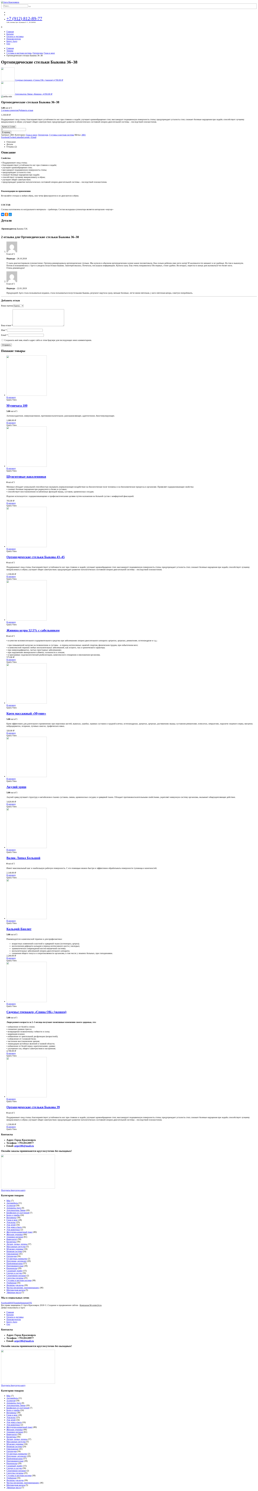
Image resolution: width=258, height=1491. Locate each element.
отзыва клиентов (9, 110)
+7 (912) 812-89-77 (24, 18)
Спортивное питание (16, 1275)
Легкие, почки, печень (16, 1244)
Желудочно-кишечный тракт (19, 1232)
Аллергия (10, 1205)
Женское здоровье (14, 1234)
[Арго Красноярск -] (10, 2)
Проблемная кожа (14, 1263)
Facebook (5, 137)
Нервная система (14, 1251)
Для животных (13, 1229)
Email (33, 137)
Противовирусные (15, 1266)
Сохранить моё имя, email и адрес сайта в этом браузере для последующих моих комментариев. (48, 340)
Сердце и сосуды (14, 1273)
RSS (11, 1303)
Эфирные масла (13, 1292)
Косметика (11, 1242)
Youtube (16, 1303)
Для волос (11, 1222)
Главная (10, 31)
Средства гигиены (14, 1278)
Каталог (10, 34)
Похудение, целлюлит (16, 1261)
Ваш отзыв (7, 325)
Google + (27, 137)
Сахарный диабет (14, 1271)
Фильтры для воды (15, 1285)
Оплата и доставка (15, 36)
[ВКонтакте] (2, 214)
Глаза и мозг (31, 135)
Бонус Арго (11, 41)
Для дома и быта (14, 1227)
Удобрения (11, 1283)
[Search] (30, 6)
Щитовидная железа (15, 1290)
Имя (4, 330)
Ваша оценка (7, 306)
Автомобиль (12, 1203)
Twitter (12, 137)
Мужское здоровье (14, 1249)
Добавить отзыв (26, 110)
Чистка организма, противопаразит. (22, 1287)
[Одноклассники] (6, 214)
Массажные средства (16, 1246)
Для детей (11, 1225)
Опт (8, 44)
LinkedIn (19, 137)
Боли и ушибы (13, 1215)
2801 (83, 135)
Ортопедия (43, 135)
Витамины (11, 1217)
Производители (13, 39)
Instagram (24, 1303)
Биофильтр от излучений (17, 1213)
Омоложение (12, 1254)
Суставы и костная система (61, 135)
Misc (8, 1200)
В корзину (6, 132)
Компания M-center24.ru (91, 1305)
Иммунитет (11, 1239)
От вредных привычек (16, 1258)
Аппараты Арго (13, 1208)
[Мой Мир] (10, 214)
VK (30, 1303)
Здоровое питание (14, 1237)
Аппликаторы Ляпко (16, 1210)
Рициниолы (11, 1268)
